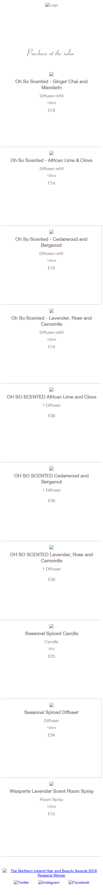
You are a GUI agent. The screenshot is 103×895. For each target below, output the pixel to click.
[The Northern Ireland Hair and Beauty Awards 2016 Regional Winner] (51, 875)
